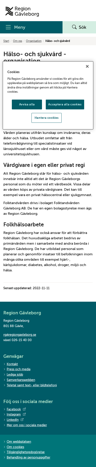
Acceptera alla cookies (64, 104)
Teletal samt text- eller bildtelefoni (32, 385)
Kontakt (12, 364)
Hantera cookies (47, 117)
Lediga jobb (15, 374)
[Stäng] (87, 66)
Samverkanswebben (21, 380)
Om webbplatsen (19, 441)
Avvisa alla (27, 104)
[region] (48, 95)
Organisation (34, 41)
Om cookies (15, 447)
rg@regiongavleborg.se (19, 334)
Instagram (14, 414)
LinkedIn (13, 420)
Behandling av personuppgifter (28, 457)
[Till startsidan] (22, 12)
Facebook (14, 409)
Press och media (18, 369)
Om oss (17, 41)
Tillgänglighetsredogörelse (26, 452)
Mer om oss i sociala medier (27, 425)
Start (6, 41)
